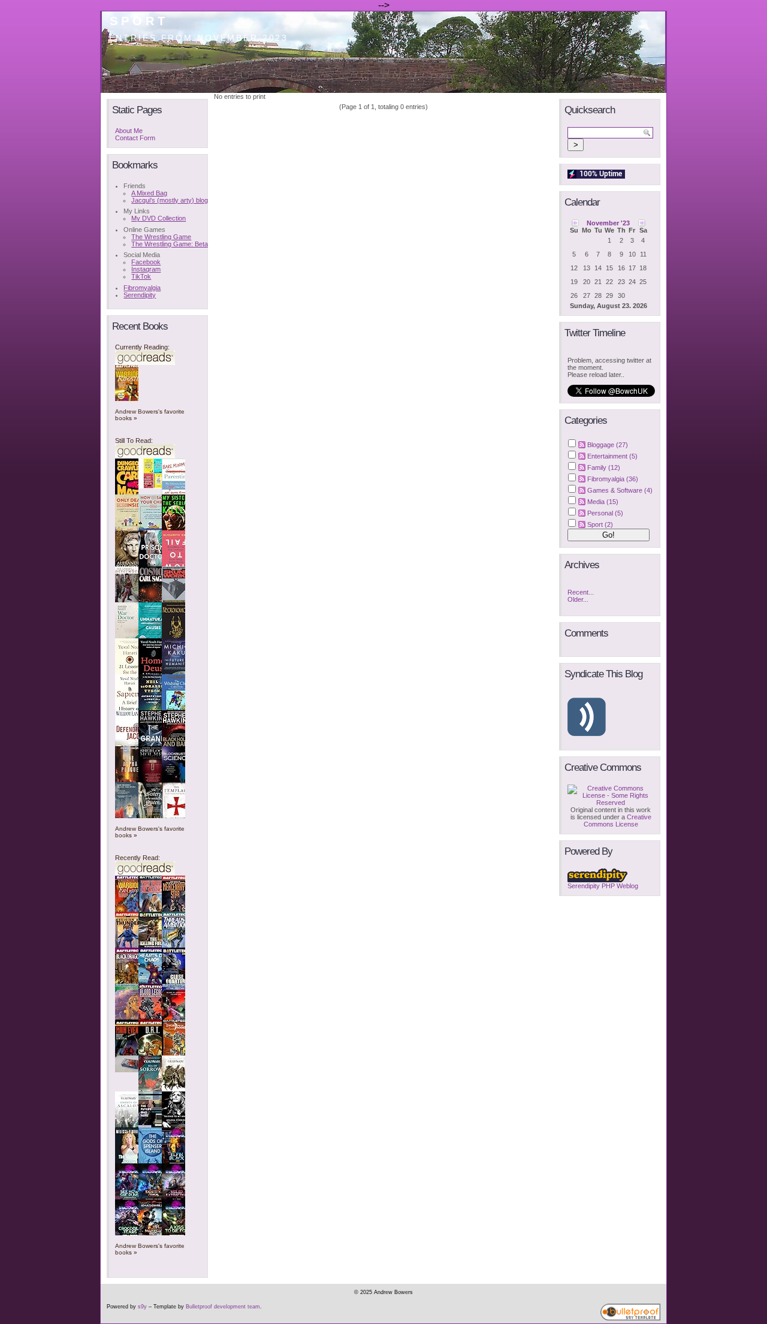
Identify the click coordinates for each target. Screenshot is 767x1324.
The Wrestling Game (161, 236)
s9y (142, 1307)
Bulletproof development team (223, 1307)
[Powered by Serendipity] (597, 879)
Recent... (580, 592)
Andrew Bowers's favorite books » (150, 414)
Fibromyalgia (142, 287)
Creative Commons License (617, 820)
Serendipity (139, 294)
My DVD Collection (158, 218)
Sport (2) (600, 524)
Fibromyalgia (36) (612, 478)
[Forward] (642, 222)
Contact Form (135, 137)
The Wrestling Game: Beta (169, 244)
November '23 (608, 223)
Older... (577, 599)
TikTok (141, 276)
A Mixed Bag (149, 193)
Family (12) (603, 467)
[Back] (575, 222)
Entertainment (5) (612, 456)
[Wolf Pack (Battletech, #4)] (130, 1069)
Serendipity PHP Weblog (602, 885)
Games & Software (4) (620, 490)
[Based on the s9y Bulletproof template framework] (630, 1319)
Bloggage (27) (607, 444)
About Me (129, 130)
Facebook (146, 262)
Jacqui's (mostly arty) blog (169, 200)
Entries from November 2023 (199, 38)
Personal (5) (605, 513)
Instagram (146, 269)
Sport (139, 21)
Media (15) (602, 501)
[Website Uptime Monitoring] (596, 176)
